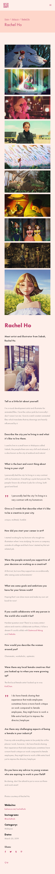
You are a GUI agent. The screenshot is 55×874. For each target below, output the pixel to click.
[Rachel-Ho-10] (27, 292)
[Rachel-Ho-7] (27, 205)
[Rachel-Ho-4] (27, 132)
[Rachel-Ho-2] (27, 82)
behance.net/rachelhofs (15, 809)
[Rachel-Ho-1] (27, 56)
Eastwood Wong (35, 630)
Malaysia (15, 19)
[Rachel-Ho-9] (27, 255)
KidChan (8, 686)
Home (7, 19)
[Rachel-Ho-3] (27, 107)
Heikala (12, 634)
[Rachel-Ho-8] (27, 229)
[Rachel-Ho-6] (27, 182)
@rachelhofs (10, 818)
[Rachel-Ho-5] (27, 157)
